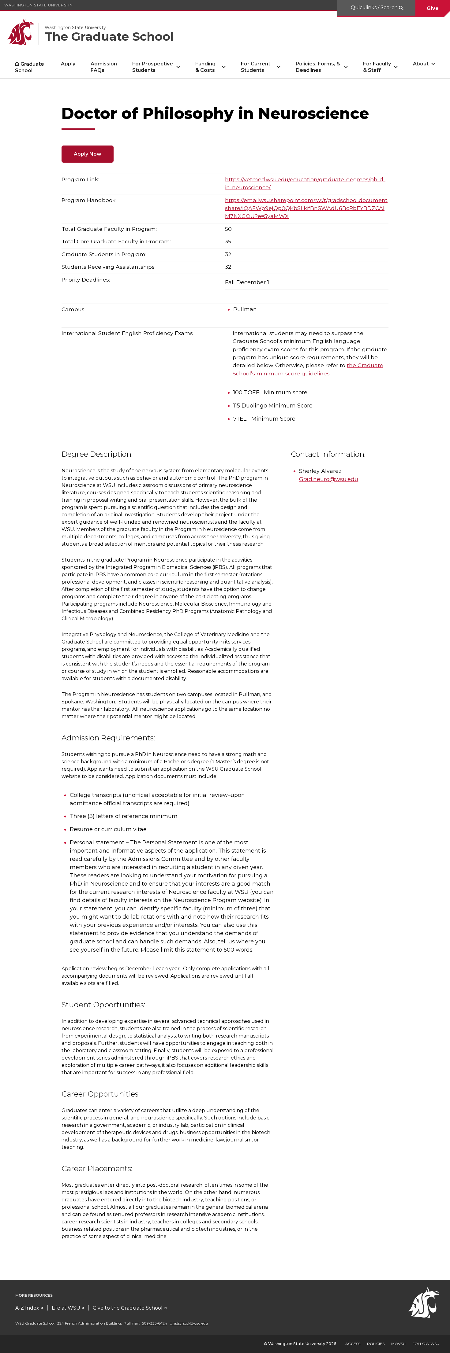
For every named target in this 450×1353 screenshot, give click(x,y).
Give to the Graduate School (128, 1308)
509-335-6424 (154, 1323)
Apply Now (87, 154)
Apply (68, 64)
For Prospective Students (152, 67)
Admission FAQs (104, 67)
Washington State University (38, 5)
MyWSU (398, 1343)
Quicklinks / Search (375, 7)
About (421, 64)
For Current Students (255, 67)
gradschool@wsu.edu (189, 1323)
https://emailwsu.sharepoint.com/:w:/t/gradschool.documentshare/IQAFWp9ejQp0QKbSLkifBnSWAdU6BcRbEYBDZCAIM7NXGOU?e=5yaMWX (306, 208)
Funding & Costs (205, 67)
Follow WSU (425, 1343)
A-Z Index (27, 1308)
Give (433, 8)
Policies (375, 1343)
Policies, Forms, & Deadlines (318, 67)
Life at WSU (66, 1308)
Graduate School (29, 67)
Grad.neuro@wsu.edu (328, 479)
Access (352, 1343)
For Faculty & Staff (377, 67)
